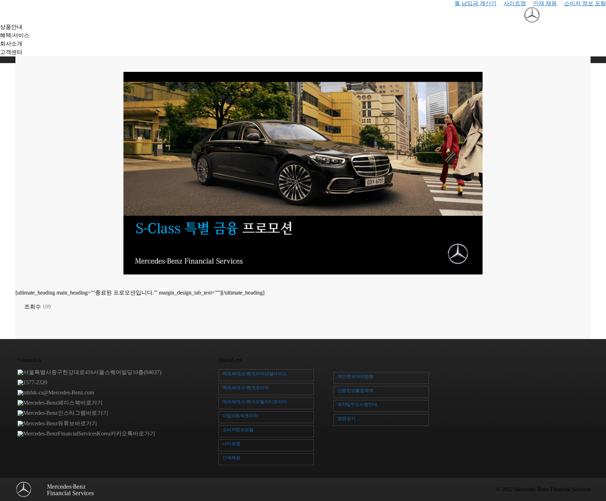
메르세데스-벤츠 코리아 (245, 387)
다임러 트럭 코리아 (240, 415)
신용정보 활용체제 (355, 390)
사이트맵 (515, 3)
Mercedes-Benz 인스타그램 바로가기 (65, 413)
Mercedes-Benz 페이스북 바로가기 (63, 403)
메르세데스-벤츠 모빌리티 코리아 (254, 401)
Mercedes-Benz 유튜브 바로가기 (60, 423)
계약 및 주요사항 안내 (357, 404)
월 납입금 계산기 (475, 3)
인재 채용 (545, 3)
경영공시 (346, 418)
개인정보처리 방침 (355, 376)
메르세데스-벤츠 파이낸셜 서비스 (254, 373)
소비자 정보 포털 (585, 3)
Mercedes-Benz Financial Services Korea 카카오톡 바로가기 (89, 433)
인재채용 (231, 457)
